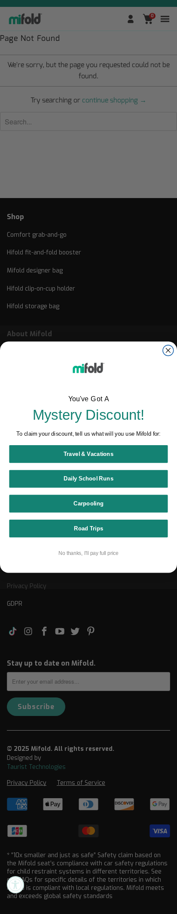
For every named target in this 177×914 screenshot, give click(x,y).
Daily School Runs (88, 478)
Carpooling (88, 503)
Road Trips (88, 528)
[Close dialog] (168, 350)
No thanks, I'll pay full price (88, 553)
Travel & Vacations (88, 454)
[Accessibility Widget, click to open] (15, 884)
